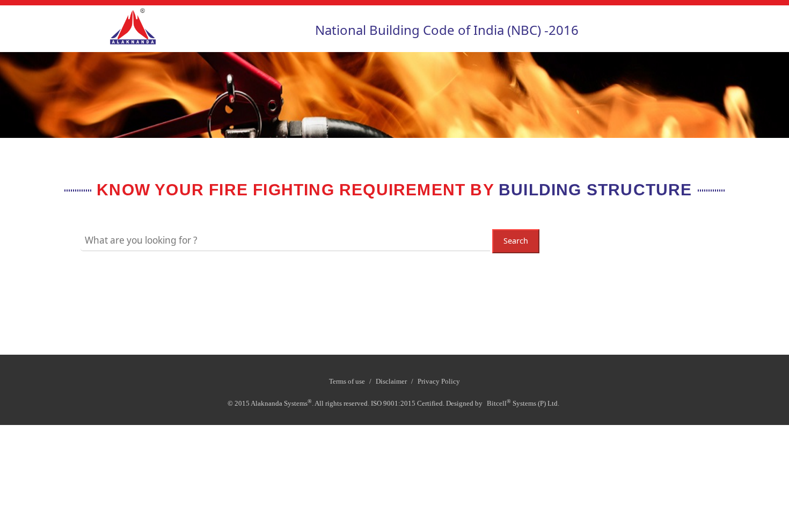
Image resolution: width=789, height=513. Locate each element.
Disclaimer (391, 381)
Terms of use (347, 381)
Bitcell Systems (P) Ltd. (523, 402)
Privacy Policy (439, 381)
